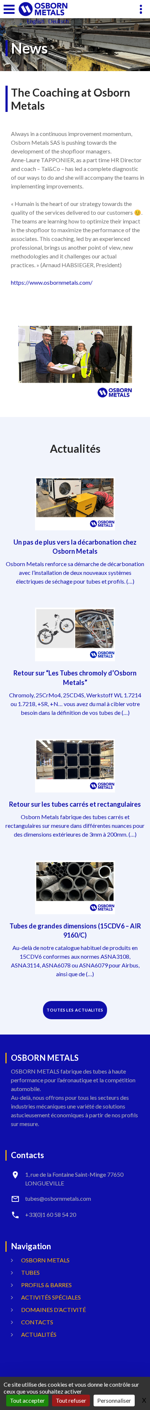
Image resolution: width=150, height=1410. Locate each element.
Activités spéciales (51, 1297)
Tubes (30, 1272)
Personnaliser (114, 1400)
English (35, 21)
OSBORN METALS (45, 1260)
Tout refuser (71, 1400)
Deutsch (58, 21)
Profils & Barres (46, 1284)
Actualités (38, 1334)
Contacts (37, 1322)
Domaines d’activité (53, 1309)
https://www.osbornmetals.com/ (51, 282)
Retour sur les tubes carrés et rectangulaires (75, 804)
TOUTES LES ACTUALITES (75, 1010)
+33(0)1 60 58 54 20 (50, 1214)
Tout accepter (27, 1400)
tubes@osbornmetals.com (58, 1198)
